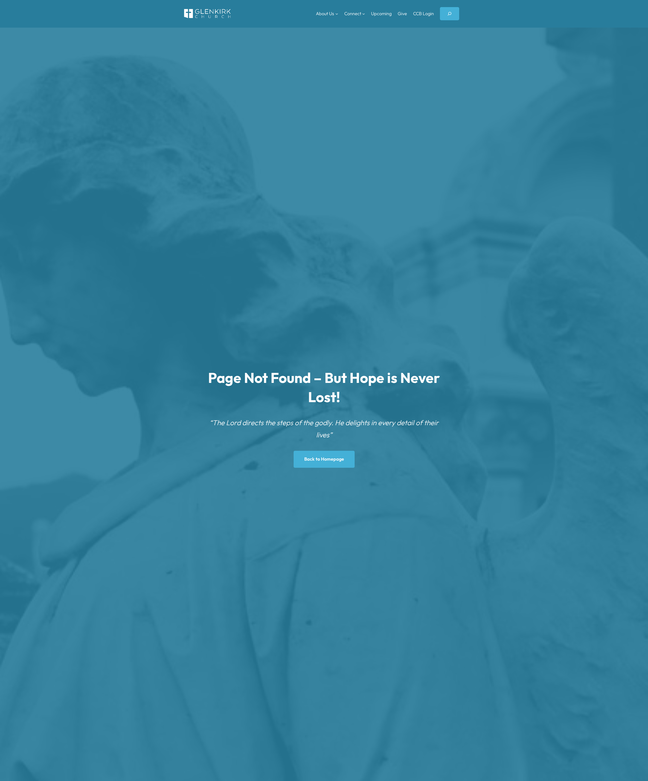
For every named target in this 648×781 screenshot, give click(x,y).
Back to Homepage (324, 459)
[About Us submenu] (336, 13)
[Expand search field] (449, 13)
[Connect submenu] (363, 13)
